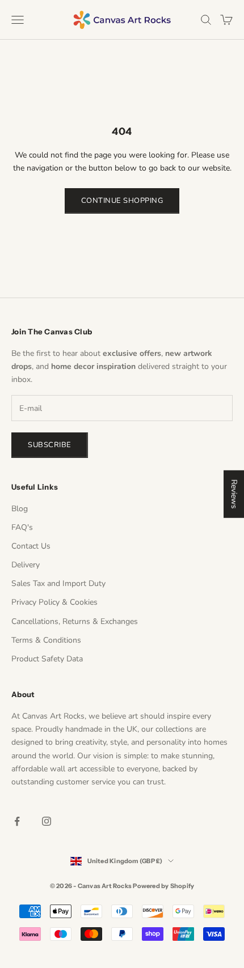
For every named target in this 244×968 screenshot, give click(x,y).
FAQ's (22, 527)
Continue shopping (122, 201)
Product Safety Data (47, 658)
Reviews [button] (234, 494)
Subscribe (49, 445)
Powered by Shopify (163, 886)
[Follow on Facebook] (17, 821)
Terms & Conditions (46, 640)
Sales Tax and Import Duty (58, 583)
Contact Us (31, 546)
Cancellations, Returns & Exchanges (74, 621)
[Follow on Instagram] (46, 821)
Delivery (25, 564)
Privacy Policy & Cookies (54, 602)
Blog (19, 508)
